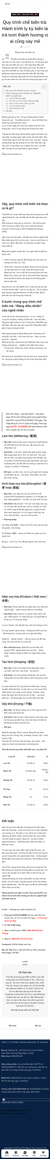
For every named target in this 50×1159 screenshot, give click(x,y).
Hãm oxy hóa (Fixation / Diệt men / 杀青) (21, 103)
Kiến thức (16, 14)
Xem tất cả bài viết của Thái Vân (25, 1010)
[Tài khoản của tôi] (47, 3)
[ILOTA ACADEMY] (19, 426)
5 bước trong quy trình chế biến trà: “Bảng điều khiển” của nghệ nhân (23, 94)
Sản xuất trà (27, 14)
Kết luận (9, 111)
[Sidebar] (3, 351)
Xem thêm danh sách (25, 1025)
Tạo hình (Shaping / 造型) (17, 106)
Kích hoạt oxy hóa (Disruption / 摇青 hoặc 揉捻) (24, 101)
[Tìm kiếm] (38, 3)
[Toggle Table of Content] (42, 87)
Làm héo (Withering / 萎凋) (17, 98)
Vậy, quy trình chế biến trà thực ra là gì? (21, 91)
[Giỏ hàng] (42, 3)
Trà (36, 14)
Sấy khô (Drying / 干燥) (16, 108)
